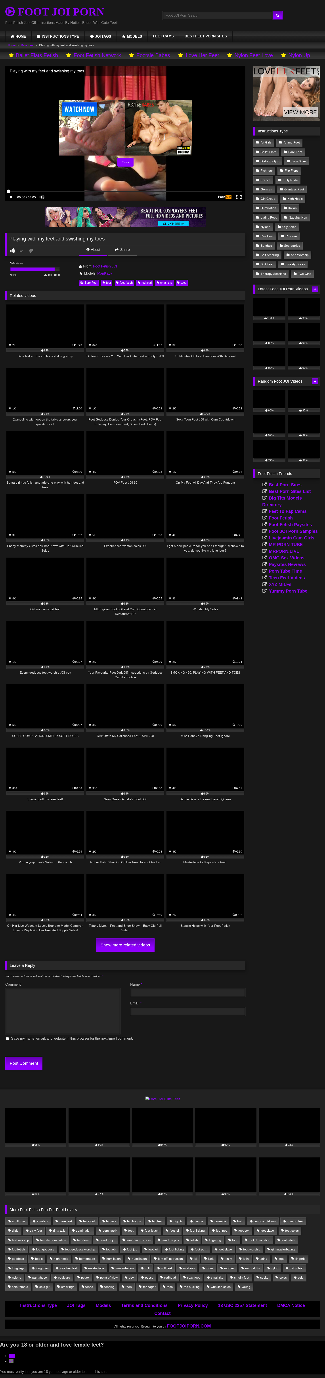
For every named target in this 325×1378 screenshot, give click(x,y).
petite (85, 1277)
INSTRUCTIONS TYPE (60, 36)
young (246, 1287)
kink (211, 1258)
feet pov (221, 1230)
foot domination (259, 1240)
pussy (149, 1277)
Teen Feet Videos (287, 577)
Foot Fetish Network (97, 55)
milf (147, 1268)
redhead (146, 282)
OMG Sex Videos (286, 557)
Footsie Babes (153, 55)
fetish (194, 1240)
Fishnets (267, 170)
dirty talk (59, 1230)
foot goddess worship (80, 1249)
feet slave (267, 1230)
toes (183, 282)
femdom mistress (138, 1240)
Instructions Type (38, 1305)
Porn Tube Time (285, 571)
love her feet (68, 1268)
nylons (16, 1277)
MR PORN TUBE (286, 544)
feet (108, 282)
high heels (61, 1258)
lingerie (300, 1258)
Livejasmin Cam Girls (291, 537)
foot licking (176, 1249)
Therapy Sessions (273, 273)
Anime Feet (292, 142)
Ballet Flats (268, 152)
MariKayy (104, 273)
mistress (189, 1268)
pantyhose (39, 1277)
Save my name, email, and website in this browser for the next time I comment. (72, 1038)
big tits (178, 1221)
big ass (111, 1221)
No (11, 1361)
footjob (111, 1249)
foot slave (225, 1249)
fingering (215, 1240)
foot (234, 1240)
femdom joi (107, 1240)
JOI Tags (76, 1305)
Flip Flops (291, 170)
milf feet (166, 1268)
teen (129, 1287)
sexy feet (193, 1277)
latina (263, 1258)
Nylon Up (299, 55)
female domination (53, 1240)
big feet (157, 1221)
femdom (83, 1240)
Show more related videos (125, 945)
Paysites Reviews (287, 564)
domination (83, 1230)
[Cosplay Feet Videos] (125, 226)
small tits (166, 282)
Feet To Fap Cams (288, 511)
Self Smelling (270, 255)
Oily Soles (289, 227)
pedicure (64, 1277)
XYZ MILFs (280, 584)
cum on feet (295, 1221)
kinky (228, 1258)
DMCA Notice (291, 1305)
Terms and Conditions (144, 1305)
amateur (42, 1221)
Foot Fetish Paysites (290, 524)
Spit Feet (267, 264)
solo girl (44, 1287)
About (95, 250)
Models (103, 1305)
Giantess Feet (294, 189)
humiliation (139, 1258)
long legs (18, 1268)
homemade (87, 1258)
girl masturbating (283, 1249)
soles (283, 1277)
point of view (109, 1277)
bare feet (65, 1221)
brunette (220, 1221)
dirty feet (36, 1230)
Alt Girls (266, 142)
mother (229, 1268)
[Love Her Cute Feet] (162, 1099)
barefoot (89, 1221)
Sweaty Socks (295, 264)
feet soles (292, 1230)
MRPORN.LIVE (284, 551)
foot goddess (45, 1249)
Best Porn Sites (285, 484)
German (266, 189)
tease (89, 1287)
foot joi (153, 1249)
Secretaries (292, 245)
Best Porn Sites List (290, 491)
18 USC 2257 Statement (242, 1305)
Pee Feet (267, 236)
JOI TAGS (103, 36)
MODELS (134, 36)
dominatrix (110, 1230)
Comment (13, 984)
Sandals (266, 245)
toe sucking (192, 1287)
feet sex (243, 1230)
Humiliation (268, 208)
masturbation (124, 1268)
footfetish (18, 1249)
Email (135, 1003)
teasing (109, 1287)
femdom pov (170, 1240)
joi (195, 1258)
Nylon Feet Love (254, 55)
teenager (149, 1287)
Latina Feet (269, 217)
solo (301, 1277)
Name (136, 984)
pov (131, 1277)
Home (11, 45)
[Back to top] (311, 1365)
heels (39, 1258)
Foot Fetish (281, 518)
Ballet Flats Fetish (37, 55)
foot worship (251, 1249)
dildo (15, 1230)
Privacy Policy (193, 1305)
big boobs (134, 1221)
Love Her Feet (202, 55)
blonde (198, 1221)
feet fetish (152, 1230)
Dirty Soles (298, 161)
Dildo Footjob (270, 161)
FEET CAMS (163, 36)
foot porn (201, 1249)
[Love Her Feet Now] (286, 120)
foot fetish (126, 282)
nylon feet (296, 1268)
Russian (291, 236)
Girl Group (268, 198)
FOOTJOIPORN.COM (189, 1326)
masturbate (96, 1268)
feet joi (174, 1230)
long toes (42, 1268)
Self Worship (300, 255)
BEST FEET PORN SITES (206, 36)
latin (246, 1258)
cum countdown (265, 1221)
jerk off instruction (170, 1258)
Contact (162, 1313)
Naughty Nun (298, 217)
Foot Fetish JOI (105, 266)
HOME (20, 36)
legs (281, 1258)
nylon (274, 1268)
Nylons (265, 227)
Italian (292, 208)
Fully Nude (290, 180)
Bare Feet (27, 45)
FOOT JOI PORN (59, 12)
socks (264, 1277)
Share (124, 250)
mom (209, 1268)
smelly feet (241, 1277)
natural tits (252, 1268)
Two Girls (304, 273)
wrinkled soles (221, 1287)
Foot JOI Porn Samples (293, 531)
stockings (67, 1287)
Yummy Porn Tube (288, 591)
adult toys (18, 1221)
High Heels (295, 198)
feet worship (20, 1240)
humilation (113, 1258)
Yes (12, 1356)
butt (240, 1221)
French (266, 180)
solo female (20, 1287)
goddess (18, 1258)
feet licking (197, 1230)
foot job (132, 1249)
